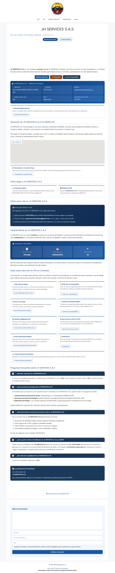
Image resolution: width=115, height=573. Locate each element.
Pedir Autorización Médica (23, 336)
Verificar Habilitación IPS (22, 319)
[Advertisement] (57, 55)
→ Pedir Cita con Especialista (69, 294)
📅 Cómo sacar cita (42, 77)
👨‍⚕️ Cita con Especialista (72, 77)
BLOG (76, 19)
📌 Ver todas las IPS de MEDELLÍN (57, 493)
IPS (44, 19)
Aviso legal (50, 568)
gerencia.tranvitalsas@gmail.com (83, 90)
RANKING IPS (67, 19)
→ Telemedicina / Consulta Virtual (22, 174)
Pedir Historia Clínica (21, 284)
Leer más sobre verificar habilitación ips (24, 328)
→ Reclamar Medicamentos (20, 114)
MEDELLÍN (38, 35)
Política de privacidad (61, 568)
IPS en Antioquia (29, 35)
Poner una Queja (19, 301)
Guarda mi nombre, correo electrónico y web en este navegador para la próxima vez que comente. (47, 547)
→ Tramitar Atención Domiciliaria (22, 360)
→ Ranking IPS (65, 346)
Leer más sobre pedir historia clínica (23, 293)
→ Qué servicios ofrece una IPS (69, 329)
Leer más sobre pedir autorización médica (25, 345)
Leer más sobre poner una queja (22, 310)
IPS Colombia (19, 35)
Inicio (12, 35)
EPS (38, 19)
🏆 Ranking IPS (56, 77)
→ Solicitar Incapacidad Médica (70, 311)
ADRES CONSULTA (54, 19)
